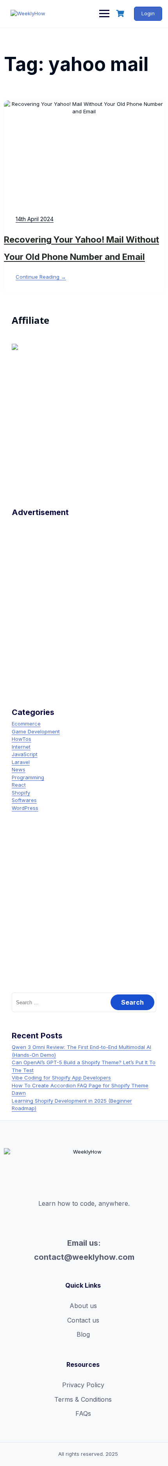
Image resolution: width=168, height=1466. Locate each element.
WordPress (25, 808)
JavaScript (25, 754)
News (18, 769)
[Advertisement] (84, 604)
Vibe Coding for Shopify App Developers (61, 1077)
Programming (28, 777)
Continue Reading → (41, 277)
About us (83, 1306)
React (19, 785)
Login (148, 13)
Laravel (21, 762)
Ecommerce (26, 723)
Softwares (24, 800)
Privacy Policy (83, 1385)
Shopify (21, 792)
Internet (21, 747)
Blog (83, 1334)
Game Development (36, 731)
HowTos (21, 739)
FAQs (83, 1413)
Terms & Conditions (83, 1399)
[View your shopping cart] (121, 13)
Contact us (83, 1320)
